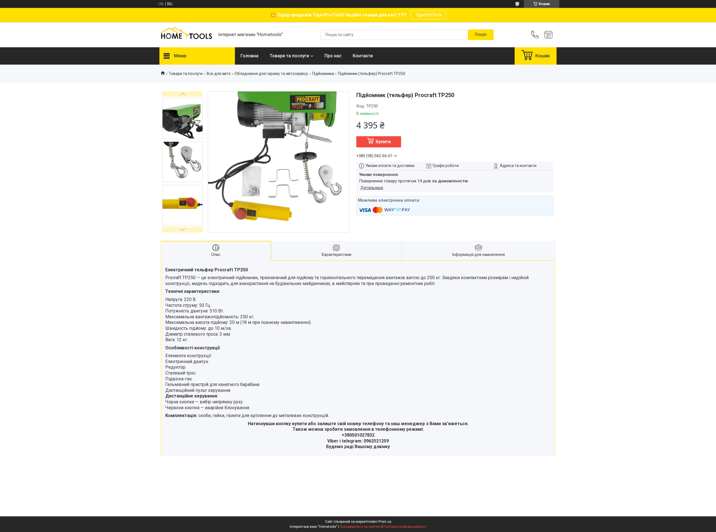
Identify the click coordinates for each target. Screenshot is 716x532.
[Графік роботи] (548, 34)
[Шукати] (481, 34)
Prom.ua (384, 522)
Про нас (332, 55)
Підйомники (323, 73)
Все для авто (219, 73)
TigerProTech (428, 15)
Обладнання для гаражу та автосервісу (271, 73)
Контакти (363, 55)
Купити (383, 141)
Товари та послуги (289, 55)
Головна (249, 55)
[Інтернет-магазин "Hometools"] (186, 34)
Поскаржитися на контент (360, 527)
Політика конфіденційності (404, 527)
